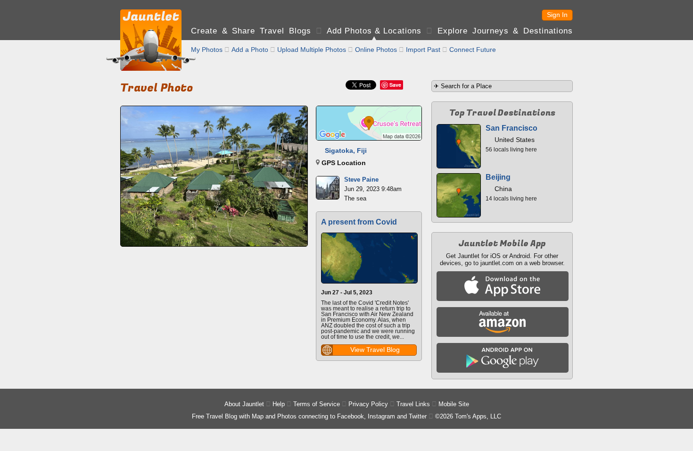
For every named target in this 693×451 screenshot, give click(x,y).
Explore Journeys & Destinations (505, 30)
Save (395, 84)
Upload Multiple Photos (311, 49)
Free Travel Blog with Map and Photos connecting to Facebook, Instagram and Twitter (309, 416)
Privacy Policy (368, 404)
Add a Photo (249, 49)
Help (278, 404)
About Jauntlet (244, 404)
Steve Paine (361, 179)
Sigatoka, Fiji (346, 150)
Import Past (423, 49)
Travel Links (413, 404)
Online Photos (376, 49)
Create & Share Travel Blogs (251, 30)
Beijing (498, 177)
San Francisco (511, 128)
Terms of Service (316, 404)
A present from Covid (359, 222)
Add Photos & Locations (374, 30)
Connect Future (472, 49)
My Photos (207, 49)
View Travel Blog (375, 349)
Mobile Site (453, 404)
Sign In (557, 14)
